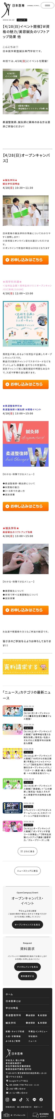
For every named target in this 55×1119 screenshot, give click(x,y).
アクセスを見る (16, 1076)
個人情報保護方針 (24, 1107)
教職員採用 (10, 1107)
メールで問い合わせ (18, 1092)
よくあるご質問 (13, 1041)
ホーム (9, 994)
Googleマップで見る (18, 1080)
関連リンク (38, 1107)
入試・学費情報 (13, 1036)
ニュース (32, 1041)
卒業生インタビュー (38, 1031)
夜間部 (43, 1015)
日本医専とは (13, 1001)
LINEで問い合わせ (17, 1088)
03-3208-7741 (16, 1085)
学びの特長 (12, 1007)
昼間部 (31, 1015)
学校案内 (33, 1036)
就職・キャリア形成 (15, 1031)
